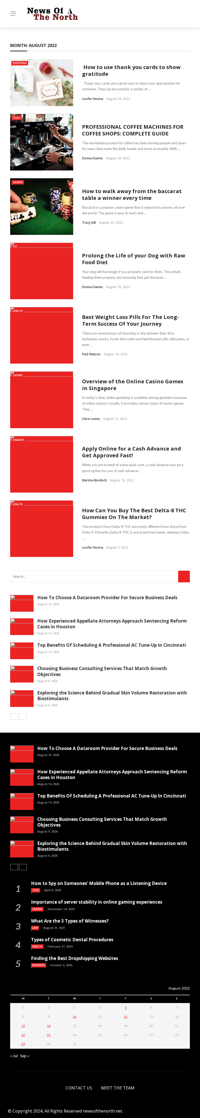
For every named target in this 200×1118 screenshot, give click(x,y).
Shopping (20, 63)
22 (23, 1035)
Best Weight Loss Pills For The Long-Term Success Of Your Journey (130, 320)
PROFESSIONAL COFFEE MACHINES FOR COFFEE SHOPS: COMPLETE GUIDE (133, 130)
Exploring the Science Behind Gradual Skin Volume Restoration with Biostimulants (112, 695)
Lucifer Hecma (92, 99)
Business (38, 965)
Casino (18, 182)
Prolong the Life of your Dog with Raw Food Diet (133, 259)
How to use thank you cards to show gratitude (131, 70)
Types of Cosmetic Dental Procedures (72, 940)
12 (125, 1017)
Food (16, 118)
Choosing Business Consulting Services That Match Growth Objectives (102, 671)
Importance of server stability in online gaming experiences (96, 902)
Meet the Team (118, 1088)
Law (35, 928)
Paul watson (91, 354)
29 (23, 1044)
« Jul (14, 1055)
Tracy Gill (89, 222)
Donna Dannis (92, 158)
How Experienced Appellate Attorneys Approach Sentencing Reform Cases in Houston (112, 624)
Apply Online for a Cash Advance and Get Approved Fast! (131, 452)
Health (18, 311)
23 (49, 1035)
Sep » (24, 1055)
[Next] (23, 716)
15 (23, 1026)
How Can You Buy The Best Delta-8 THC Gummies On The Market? (134, 514)
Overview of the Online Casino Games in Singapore (132, 385)
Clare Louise (91, 419)
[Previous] (14, 716)
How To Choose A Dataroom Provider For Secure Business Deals (107, 598)
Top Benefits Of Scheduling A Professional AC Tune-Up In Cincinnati (111, 645)
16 (49, 1026)
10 (74, 1017)
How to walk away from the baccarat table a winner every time (132, 194)
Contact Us (79, 1088)
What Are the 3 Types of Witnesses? (70, 921)
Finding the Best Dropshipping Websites (74, 958)
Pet (15, 246)
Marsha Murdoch (94, 480)
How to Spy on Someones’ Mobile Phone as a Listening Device (99, 883)
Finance (18, 440)
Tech (35, 890)
